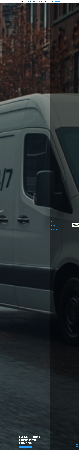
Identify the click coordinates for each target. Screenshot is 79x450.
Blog (45, 1)
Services (34, 1)
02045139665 (51, 1)
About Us (31, 1)
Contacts (41, 1)
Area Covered (37, 1)
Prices (43, 1)
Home (28, 1)
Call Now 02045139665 (25, 446)
